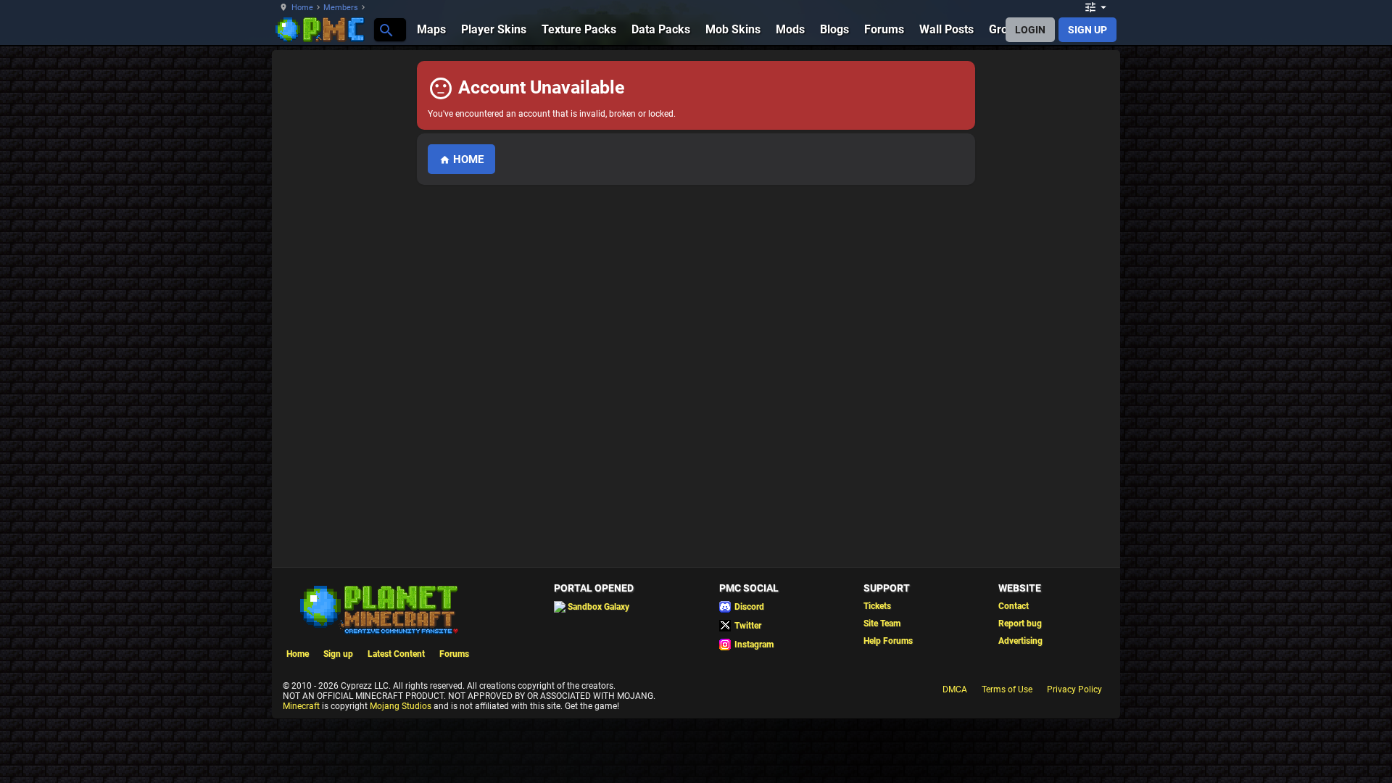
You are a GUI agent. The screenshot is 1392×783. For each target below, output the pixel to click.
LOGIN (1030, 30)
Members (340, 7)
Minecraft (301, 706)
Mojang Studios (400, 706)
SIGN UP (1087, 30)
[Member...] (385, 29)
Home (302, 7)
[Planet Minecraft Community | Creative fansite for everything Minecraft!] (378, 608)
